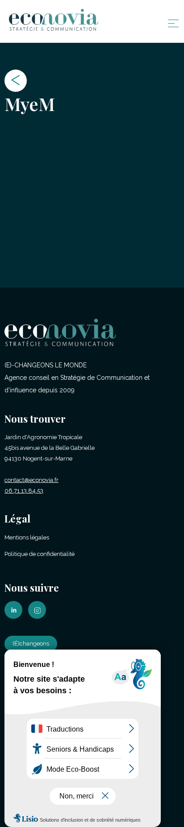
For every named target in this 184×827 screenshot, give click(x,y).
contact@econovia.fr (31, 480)
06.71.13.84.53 (23, 490)
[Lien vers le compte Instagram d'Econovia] (39, 616)
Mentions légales (26, 537)
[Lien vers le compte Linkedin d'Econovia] (15, 616)
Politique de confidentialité (39, 554)
